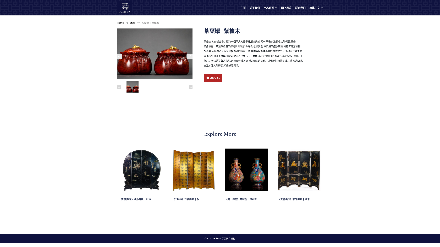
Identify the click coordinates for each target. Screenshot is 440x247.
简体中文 (314, 7)
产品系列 (269, 7)
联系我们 (300, 7)
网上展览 (286, 7)
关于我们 (255, 7)
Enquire (215, 77)
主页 (243, 7)
